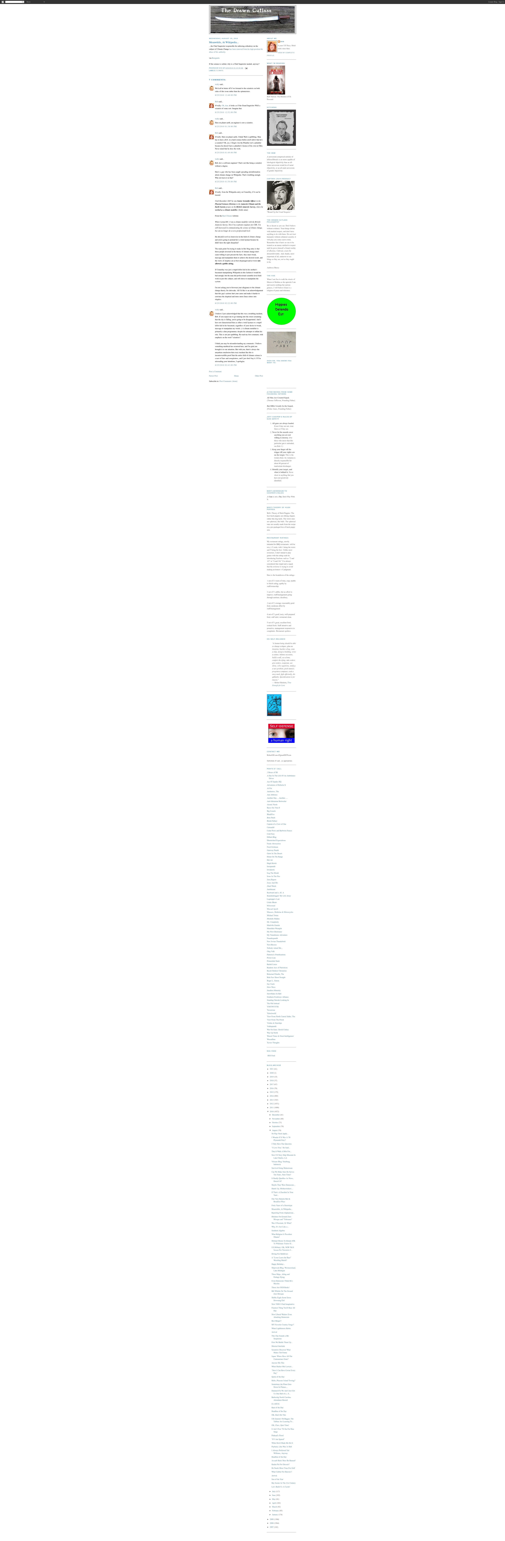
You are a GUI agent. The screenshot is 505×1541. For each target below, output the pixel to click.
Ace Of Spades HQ (274, 781)
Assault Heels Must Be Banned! (284, 1460)
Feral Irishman (272, 847)
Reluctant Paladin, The (275, 974)
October (275, 1122)
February (275, 1510)
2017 (272, 1084)
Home (236, 376)
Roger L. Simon (273, 980)
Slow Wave (271, 987)
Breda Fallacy (272, 821)
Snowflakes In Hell (274, 993)
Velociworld (271, 1013)
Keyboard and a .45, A (275, 892)
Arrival (274, 1332)
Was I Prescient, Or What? (282, 1223)
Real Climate (227, 216)
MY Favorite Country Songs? (283, 1324)
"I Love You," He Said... (281, 1147)
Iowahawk (271, 869)
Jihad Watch (271, 886)
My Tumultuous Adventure (277, 935)
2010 (272, 1111)
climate (219, 70)
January (275, 1514)
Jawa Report (271, 879)
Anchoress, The (273, 791)
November (276, 1118)
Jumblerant (271, 889)
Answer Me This (278, 1363)
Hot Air (270, 860)
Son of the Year (277, 1479)
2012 (272, 1103)
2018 (272, 1080)
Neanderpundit (272, 938)
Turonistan (271, 1010)
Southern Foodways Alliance (278, 997)
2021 (272, 1069)
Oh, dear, (225, 105)
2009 (272, 1519)
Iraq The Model (273, 873)
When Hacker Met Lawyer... (282, 1366)
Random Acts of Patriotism (277, 967)
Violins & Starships (274, 1023)
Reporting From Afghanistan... (283, 1212)
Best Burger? (276, 1321)
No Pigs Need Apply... (280, 1133)
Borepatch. (216, 58)
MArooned (271, 905)
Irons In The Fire (273, 876)
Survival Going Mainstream (282, 1168)
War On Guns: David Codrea (278, 1029)
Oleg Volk (271, 951)
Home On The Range (275, 856)
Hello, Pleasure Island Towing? (283, 1380)
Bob (216, 101)
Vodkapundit (271, 1026)
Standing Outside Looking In (278, 1000)
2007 (272, 1527)
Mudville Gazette (273, 925)
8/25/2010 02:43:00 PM (226, 365)
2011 (272, 1107)
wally (217, 84)
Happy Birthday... (278, 1264)
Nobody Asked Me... (275, 948)
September (276, 1126)
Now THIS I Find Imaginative (283, 1304)
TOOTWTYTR (273, 1006)
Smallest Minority (274, 990)
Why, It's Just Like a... (280, 1226)
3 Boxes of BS (272, 772)
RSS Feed (271, 1055)
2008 (272, 1523)
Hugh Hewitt (272, 863)
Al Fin (269, 788)
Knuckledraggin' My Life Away (279, 895)
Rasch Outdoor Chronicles (277, 970)
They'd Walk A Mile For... (282, 1151)
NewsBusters (272, 944)
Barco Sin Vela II (273, 807)
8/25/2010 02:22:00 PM (226, 303)
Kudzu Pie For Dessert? (280, 1464)
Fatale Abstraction (274, 843)
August (275, 1130)
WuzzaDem (271, 1039)
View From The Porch (275, 1019)
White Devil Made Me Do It (282, 1443)
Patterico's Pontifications (276, 954)
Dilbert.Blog (271, 837)
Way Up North (272, 1032)
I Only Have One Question (282, 1144)
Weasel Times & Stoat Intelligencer (280, 1036)
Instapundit (271, 866)
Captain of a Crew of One (276, 824)
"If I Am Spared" (278, 1439)
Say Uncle (271, 984)
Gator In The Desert (274, 853)
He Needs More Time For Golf (283, 1468)
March (274, 1506)
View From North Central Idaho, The (281, 1016)
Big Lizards (271, 811)
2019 (272, 1076)
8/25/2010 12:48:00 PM (226, 95)
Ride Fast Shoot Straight (276, 977)
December (276, 1114)
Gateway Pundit (273, 850)
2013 (272, 1100)
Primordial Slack (273, 961)
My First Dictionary (274, 931)
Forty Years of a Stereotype (282, 1205)
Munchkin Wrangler (274, 928)
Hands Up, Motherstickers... (282, 1188)
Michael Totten (272, 915)
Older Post (259, 376)
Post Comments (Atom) (228, 381)
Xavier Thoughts (273, 1042)
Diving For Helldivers (280, 1254)
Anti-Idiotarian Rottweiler (276, 801)
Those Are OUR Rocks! (281, 1287)
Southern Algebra (278, 1230)
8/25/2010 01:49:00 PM (226, 152)
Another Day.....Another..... (277, 798)
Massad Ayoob (272, 909)
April (274, 1503)
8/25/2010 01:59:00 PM (226, 181)
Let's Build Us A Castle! (281, 1486)
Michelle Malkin (273, 918)
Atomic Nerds (272, 804)
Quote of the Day (278, 1376)
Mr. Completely (273, 922)
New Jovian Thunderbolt (276, 941)
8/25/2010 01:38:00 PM (226, 126)
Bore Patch (271, 817)
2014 (272, 1096)
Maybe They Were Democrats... (284, 1185)
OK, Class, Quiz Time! (280, 1425)
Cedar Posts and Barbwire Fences (279, 830)
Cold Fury (271, 834)
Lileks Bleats (272, 902)
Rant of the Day (277, 1407)
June (274, 1495)
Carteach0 (270, 827)
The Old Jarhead (273, 1003)
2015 (272, 1092)
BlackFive (270, 814)
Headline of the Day (279, 1411)
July (274, 1491)
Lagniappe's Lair (273, 899)
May (274, 1499)
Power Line (271, 957)
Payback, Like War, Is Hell (282, 1446)
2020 (272, 1073)
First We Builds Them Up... (282, 1342)
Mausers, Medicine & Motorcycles (280, 912)
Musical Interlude (278, 1346)
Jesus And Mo (272, 882)
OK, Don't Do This (279, 1415)
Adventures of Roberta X (276, 785)
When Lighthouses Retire (281, 1328)
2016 (272, 1088)
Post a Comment (215, 371)
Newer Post (213, 376)
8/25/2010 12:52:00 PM (226, 112)
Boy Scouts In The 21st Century (284, 1483)
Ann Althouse (272, 794)
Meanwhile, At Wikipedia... (282, 1209)
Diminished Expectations (276, 840)
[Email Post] (246, 68)
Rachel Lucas (272, 964)
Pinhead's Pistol (278, 1435)
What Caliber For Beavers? (282, 1471)
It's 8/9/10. (276, 1404)
